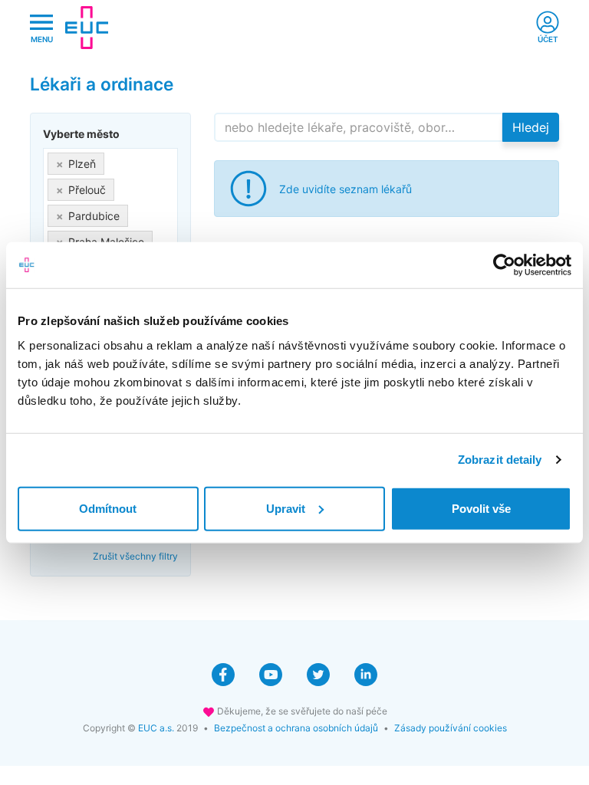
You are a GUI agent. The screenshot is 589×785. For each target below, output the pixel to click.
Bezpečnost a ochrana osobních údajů (296, 728)
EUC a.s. (156, 728)
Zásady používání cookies (450, 728)
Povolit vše (481, 507)
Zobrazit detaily (500, 459)
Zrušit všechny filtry (135, 556)
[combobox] (110, 203)
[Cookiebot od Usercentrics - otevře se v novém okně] (504, 265)
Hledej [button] (530, 127)
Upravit (285, 507)
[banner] (86, 27)
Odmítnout (108, 507)
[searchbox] (160, 239)
